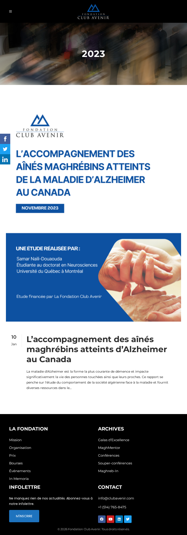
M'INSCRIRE (24, 516)
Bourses (16, 463)
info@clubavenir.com (116, 498)
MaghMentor (109, 447)
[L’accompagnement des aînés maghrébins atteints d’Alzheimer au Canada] (93, 208)
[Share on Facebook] (5, 139)
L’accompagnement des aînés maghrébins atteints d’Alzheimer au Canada (96, 349)
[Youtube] (110, 519)
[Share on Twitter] (5, 149)
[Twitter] (128, 519)
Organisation (20, 447)
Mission (15, 440)
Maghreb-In (108, 471)
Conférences (108, 455)
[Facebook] (102, 519)
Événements (20, 471)
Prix (12, 455)
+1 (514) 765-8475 (112, 507)
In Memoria (19, 478)
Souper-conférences (115, 463)
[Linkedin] (119, 519)
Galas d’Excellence (113, 440)
